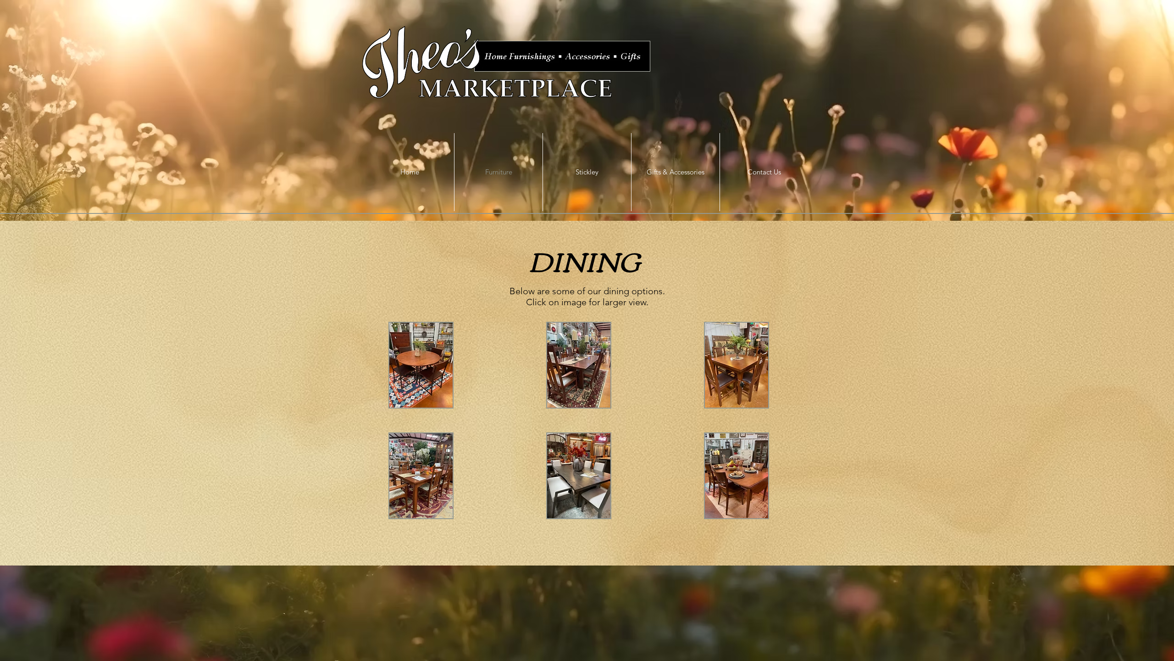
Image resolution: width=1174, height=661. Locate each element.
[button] (421, 365)
